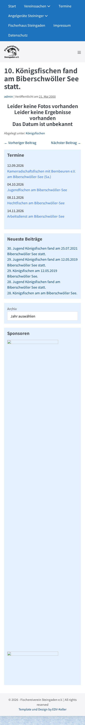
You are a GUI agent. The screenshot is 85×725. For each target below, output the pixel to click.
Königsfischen (35, 133)
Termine (65, 5)
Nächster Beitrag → (66, 142)
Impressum (62, 25)
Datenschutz (18, 35)
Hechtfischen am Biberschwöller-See (36, 202)
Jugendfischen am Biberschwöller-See (37, 189)
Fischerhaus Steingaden (26, 25)
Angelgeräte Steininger (26, 15)
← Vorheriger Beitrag (20, 142)
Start (12, 5)
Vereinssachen (35, 5)
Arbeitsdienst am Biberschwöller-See (35, 216)
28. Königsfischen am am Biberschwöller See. (42, 292)
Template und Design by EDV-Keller (42, 709)
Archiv (12, 308)
